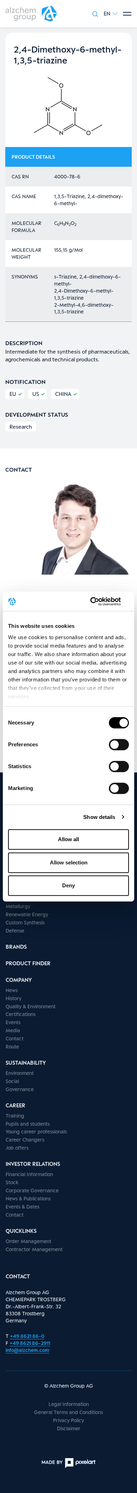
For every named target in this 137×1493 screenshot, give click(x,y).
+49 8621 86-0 (27, 1336)
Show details (99, 817)
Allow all (68, 839)
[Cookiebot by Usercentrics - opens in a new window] (98, 601)
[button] (110, 14)
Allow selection (68, 862)
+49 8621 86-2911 (29, 1343)
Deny (68, 885)
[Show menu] (127, 14)
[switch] (119, 744)
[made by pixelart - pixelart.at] (68, 1463)
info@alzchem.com (27, 1350)
